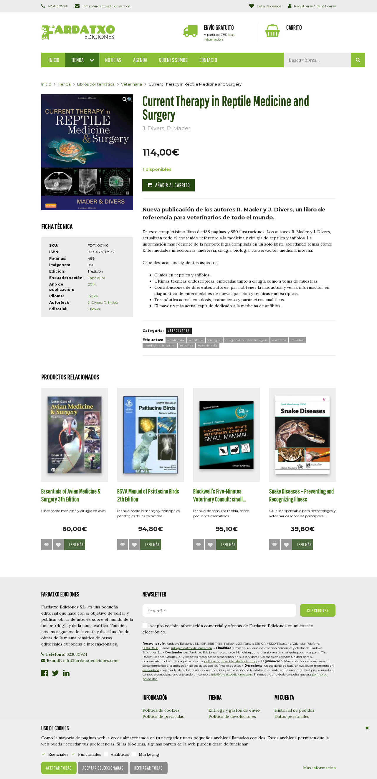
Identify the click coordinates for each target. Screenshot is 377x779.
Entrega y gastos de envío (234, 710)
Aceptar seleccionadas (103, 767)
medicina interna (160, 345)
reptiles (186, 345)
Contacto (208, 59)
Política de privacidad (163, 716)
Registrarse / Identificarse (314, 6)
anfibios (196, 340)
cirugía (214, 340)
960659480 (150, 648)
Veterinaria (131, 84)
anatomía (176, 340)
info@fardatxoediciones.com (106, 6)
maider (297, 340)
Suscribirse (318, 610)
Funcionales (89, 754)
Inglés (92, 296)
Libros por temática (96, 84)
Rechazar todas (148, 767)
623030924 (57, 6)
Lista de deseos (268, 6)
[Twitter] (55, 673)
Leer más (76, 544)
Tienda (77, 59)
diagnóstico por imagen (246, 340)
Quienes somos (173, 59)
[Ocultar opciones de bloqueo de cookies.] (367, 728)
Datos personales (292, 716)
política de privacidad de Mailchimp (230, 661)
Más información (319, 767)
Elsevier (94, 309)
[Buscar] (358, 60)
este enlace (151, 670)
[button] (128, 99)
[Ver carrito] (297, 32)
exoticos (279, 340)
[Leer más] (46, 545)
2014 (92, 284)
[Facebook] (44, 673)
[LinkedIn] (66, 673)
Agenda (140, 59)
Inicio (54, 59)
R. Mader (111, 302)
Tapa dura (96, 278)
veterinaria (207, 345)
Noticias (113, 59)
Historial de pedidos (295, 710)
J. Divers (95, 302)
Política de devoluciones (232, 716)
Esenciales (58, 754)
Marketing (148, 754)
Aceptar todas (59, 767)
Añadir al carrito (172, 185)
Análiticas (119, 754)
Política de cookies (161, 710)
